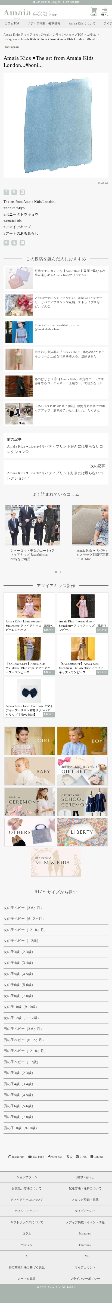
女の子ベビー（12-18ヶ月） (26, 930)
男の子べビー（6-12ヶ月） (25, 1040)
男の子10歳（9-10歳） (21, 1128)
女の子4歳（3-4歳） (19, 963)
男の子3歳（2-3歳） (19, 1073)
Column (99, 1156)
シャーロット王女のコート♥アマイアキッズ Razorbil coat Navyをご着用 (32, 555)
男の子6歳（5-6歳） (19, 1106)
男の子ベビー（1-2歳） (22, 1062)
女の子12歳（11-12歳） (22, 1018)
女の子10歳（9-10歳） (21, 1007)
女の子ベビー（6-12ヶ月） (25, 919)
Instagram (10, 39)
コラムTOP (12, 23)
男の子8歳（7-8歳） (19, 1117)
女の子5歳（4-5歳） (19, 974)
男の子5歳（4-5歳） (19, 1095)
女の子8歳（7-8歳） (19, 996)
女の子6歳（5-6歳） (19, 985)
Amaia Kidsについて (82, 23)
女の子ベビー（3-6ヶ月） (24, 908)
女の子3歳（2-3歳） (19, 952)
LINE (83, 1156)
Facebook (56, 1156)
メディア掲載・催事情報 (43, 23)
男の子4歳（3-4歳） (19, 1084)
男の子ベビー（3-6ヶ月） (24, 1029)
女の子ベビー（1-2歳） (22, 941)
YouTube (38, 1156)
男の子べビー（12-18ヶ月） (26, 1051)
